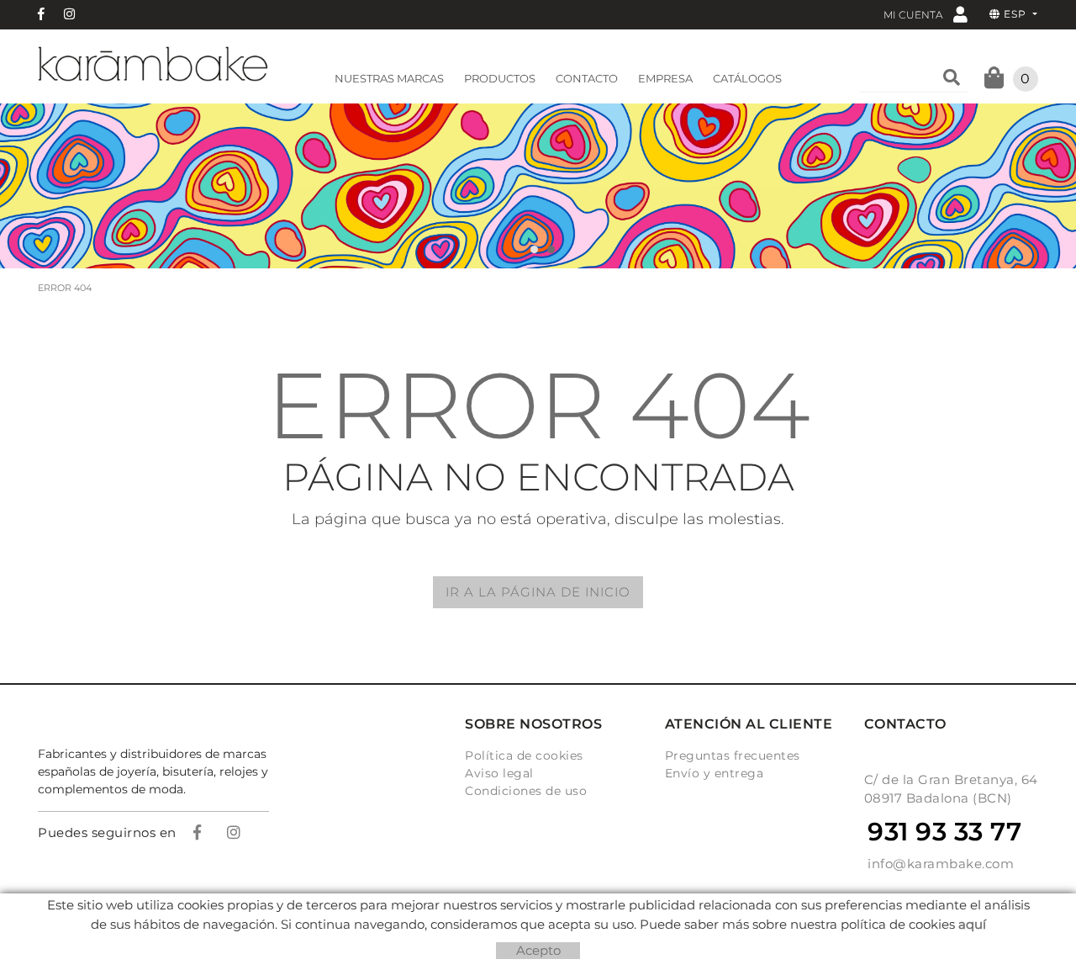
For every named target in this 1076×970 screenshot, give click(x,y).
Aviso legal (499, 773)
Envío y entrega (714, 773)
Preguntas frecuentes (732, 755)
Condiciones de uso (526, 790)
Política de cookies (524, 755)
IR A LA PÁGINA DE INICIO (538, 592)
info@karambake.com (941, 864)
